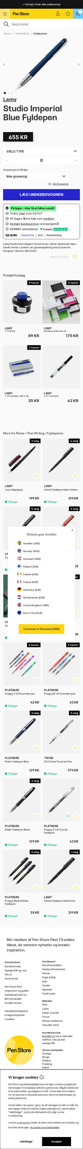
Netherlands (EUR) (34, 597)
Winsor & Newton (52, 1020)
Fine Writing (22, 33)
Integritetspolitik (15, 1015)
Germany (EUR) (32, 589)
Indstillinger (26, 1141)
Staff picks (48, 993)
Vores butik (11, 978)
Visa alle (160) (50, 1024)
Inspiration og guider (17, 990)
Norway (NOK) (31, 551)
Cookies (9, 1019)
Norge (45, 1057)
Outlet (46, 985)
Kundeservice (13, 966)
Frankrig (47, 1063)
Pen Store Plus (13, 986)
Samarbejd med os (16, 994)
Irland (45, 1067)
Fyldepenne (40, 33)
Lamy (9, 99)
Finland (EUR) (30, 566)
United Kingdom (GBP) (36, 605)
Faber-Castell (50, 1012)
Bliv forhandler (13, 998)
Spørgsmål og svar (16, 970)
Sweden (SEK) (31, 543)
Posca (45, 1016)
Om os (8, 974)
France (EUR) (30, 582)
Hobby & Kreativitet (53, 969)
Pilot (44, 1004)
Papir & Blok (49, 977)
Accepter (56, 1141)
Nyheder (47, 989)
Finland (46, 1060)
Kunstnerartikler (52, 965)
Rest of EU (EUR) (32, 613)
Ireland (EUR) (30, 574)
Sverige (46, 1053)
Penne (7, 33)
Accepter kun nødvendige (44, 1127)
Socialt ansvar (13, 1002)
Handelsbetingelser (16, 1010)
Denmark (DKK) (32, 558)
